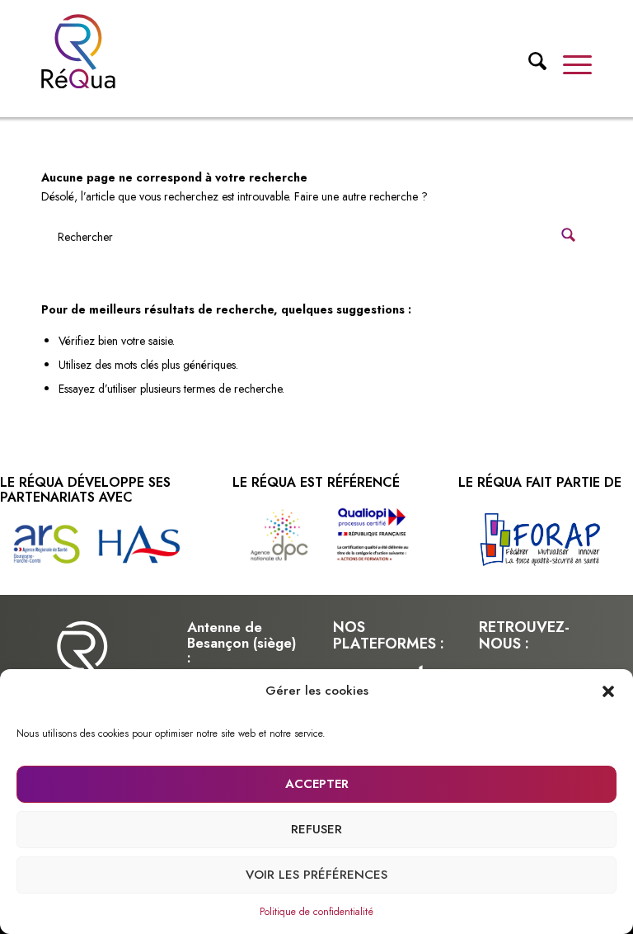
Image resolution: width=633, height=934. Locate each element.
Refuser (316, 829)
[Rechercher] (529, 68)
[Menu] (569, 63)
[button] (608, 691)
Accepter (317, 784)
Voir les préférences (316, 875)
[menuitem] (529, 65)
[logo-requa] (78, 51)
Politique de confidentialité (316, 911)
